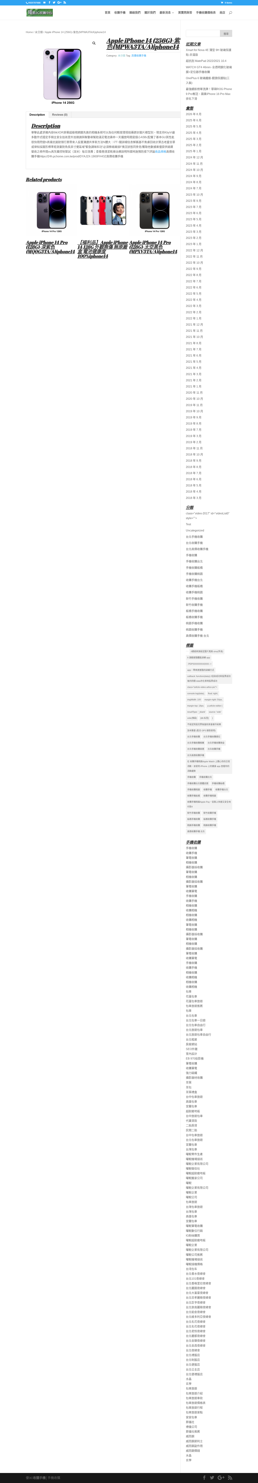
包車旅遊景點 (194, 1412)
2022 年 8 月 (193, 275)
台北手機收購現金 (216, 743)
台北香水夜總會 (196, 1273)
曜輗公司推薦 (194, 1254)
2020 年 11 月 (194, 392)
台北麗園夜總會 (196, 1288)
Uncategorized (195, 530)
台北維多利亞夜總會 (198, 1316)
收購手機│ (40, 1478)
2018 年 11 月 (194, 448)
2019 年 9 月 (193, 417)
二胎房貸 (191, 1125)
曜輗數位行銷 (194, 1230)
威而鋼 (190, 1436)
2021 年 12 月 (194, 324)
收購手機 (119, 12)
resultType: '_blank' (196, 712)
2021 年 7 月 (193, 349)
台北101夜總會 (195, 1278)
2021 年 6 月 (193, 355)
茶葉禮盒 (191, 1092)
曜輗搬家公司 (194, 1178)
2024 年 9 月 (193, 176)
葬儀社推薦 (193, 1431)
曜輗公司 (191, 1197)
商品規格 (160, 151)
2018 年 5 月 (193, 485)
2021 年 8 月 (193, 343)
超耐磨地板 (193, 1111)
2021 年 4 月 (193, 367)
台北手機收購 (194, 536)
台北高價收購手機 (197, 549)
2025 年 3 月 (193, 138)
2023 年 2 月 (193, 237)
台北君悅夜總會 (196, 1331)
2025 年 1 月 (193, 151)
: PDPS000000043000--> (199, 664)
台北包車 (191, 1015)
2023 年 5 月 (193, 219)
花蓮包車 (191, 996)
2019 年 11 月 (194, 405)
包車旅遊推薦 (194, 1005)
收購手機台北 (194, 580)
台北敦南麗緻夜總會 (198, 1307)
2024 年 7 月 (193, 188)
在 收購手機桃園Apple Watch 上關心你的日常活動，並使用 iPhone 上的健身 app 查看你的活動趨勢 (208, 766)
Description (37, 114)
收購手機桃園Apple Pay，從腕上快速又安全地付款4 (209, 804)
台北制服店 (193, 1359)
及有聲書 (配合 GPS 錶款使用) (201, 730)
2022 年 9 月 (193, 268)
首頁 (107, 12)
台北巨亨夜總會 (196, 1302)
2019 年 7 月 (193, 429)
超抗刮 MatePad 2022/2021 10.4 (206, 60)
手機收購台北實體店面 (197, 783)
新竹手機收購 (194, 598)
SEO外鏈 (191, 1049)
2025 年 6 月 (193, 120)
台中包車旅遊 (194, 1096)
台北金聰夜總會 (196, 1340)
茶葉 (188, 1082)
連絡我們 (135, 12)
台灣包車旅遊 (194, 1206)
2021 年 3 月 (193, 374)
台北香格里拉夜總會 (198, 1283)
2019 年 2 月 (193, 442)
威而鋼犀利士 (194, 1441)
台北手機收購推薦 (195, 743)
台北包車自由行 (196, 1025)
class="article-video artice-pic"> (202, 687)
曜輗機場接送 (194, 1159)
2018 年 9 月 (193, 460)
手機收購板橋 (194, 567)
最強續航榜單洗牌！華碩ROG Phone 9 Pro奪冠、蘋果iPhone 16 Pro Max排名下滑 (209, 94)
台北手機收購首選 (195, 749)
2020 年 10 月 (194, 398)
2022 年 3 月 (193, 305)
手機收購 (191, 555)
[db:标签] (204, 718)
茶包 (188, 1087)
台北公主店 (193, 1369)
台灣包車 (191, 1149)
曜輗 (188, 1183)
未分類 (39, 32)
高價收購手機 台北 (197, 635)
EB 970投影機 (195, 1058)
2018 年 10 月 (194, 454)
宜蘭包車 (191, 1106)
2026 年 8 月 (193, 114)
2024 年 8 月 (193, 182)
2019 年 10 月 (194, 411)
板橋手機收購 (194, 610)
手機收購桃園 (194, 573)
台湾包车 (191, 1268)
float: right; (213, 693)
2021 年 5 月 (193, 361)
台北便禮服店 (194, 1374)
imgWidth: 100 (194, 699)
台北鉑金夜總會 (196, 1312)
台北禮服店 (193, 1355)
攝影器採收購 (194, 867)
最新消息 (165, 12)
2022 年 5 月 (193, 293)
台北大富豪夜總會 (197, 1292)
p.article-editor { (214, 706)
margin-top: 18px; (195, 706)
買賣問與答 (185, 12)
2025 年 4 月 (193, 132)
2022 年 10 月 (194, 262)
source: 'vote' (215, 712)
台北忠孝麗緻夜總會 (198, 1297)
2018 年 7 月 (193, 473)
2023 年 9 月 (193, 200)
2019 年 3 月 (193, 436)
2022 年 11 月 (194, 256)
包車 (188, 991)
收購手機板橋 (194, 586)
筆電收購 (191, 857)
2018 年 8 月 (193, 467)
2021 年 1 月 (193, 386)
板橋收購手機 (194, 617)
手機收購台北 (194, 561)
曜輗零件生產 (194, 1154)
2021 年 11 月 (194, 330)
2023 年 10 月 (194, 194)
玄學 (188, 1383)
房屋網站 (191, 1044)
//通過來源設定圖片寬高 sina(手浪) (207, 651)
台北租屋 (191, 1039)
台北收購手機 (194, 542)
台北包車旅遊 (194, 1139)
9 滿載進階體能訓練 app (198, 657)
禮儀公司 (191, 1426)
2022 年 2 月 (193, 312)
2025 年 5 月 (193, 126)
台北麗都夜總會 (196, 1335)
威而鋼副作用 (194, 1446)
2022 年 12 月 (194, 250)
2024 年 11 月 (194, 163)
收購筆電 (191, 891)
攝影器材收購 (194, 1077)
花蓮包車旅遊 (194, 1001)
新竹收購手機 (194, 604)
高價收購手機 (138, 55)
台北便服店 (193, 1364)
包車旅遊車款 (194, 1398)
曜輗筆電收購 (194, 1225)
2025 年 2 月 (193, 145)
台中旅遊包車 (194, 1116)
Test (188, 524)
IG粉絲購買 (193, 1235)
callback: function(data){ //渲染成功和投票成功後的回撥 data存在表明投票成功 (209, 678)
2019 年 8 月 (193, 423)
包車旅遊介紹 (194, 1393)
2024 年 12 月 (194, 157)
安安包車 (191, 1417)
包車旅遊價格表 (196, 1402)
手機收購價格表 (206, 12)
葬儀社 (190, 1422)
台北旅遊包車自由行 (198, 1034)
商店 (222, 12)
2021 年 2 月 (193, 380)
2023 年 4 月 (193, 225)
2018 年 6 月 (193, 479)
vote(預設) (192, 718)
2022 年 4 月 (193, 299)
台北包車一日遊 (196, 1020)
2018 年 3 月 (193, 497)
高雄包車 (191, 1101)
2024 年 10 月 (194, 169)
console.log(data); (195, 693)
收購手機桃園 (194, 592)
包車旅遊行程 (194, 1407)
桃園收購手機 (194, 629)
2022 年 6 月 (193, 287)
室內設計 (191, 1053)
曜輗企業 (191, 1192)
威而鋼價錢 (193, 1450)
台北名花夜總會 (196, 1321)
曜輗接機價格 (194, 1264)
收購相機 (191, 910)
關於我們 (150, 12)
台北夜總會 (193, 1350)
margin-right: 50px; (213, 699)
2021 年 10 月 (194, 336)
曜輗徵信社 (193, 1168)
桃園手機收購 (194, 623)
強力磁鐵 (191, 1072)
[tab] (37, 115)
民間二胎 (191, 1130)
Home (29, 32)
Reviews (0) (59, 114)
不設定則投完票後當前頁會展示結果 (204, 724)
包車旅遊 (191, 1201)
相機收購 (191, 862)
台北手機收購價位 (211, 737)
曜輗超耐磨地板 (196, 1173)
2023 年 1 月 (193, 244)
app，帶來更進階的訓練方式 (200, 670)
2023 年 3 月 (193, 231)
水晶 (188, 1379)
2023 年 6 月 (193, 213)
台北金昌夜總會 (196, 1345)
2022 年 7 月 (193, 281)
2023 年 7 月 (193, 207)
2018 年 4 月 (193, 491)
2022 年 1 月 (193, 318)
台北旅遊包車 (194, 1029)
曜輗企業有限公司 (197, 1163)
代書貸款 (191, 1120)
